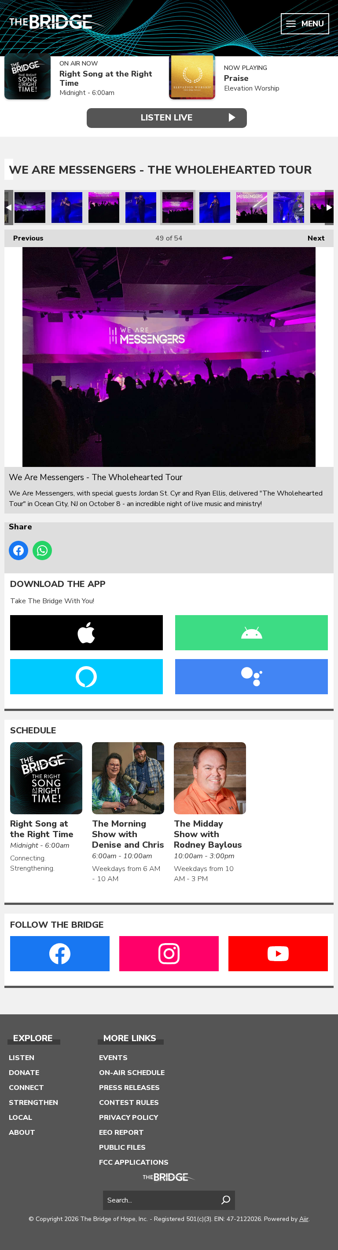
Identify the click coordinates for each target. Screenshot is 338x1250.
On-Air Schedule (132, 1073)
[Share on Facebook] (18, 550)
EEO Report (121, 1132)
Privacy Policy (128, 1117)
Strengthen (33, 1103)
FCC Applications (134, 1162)
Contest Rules (129, 1103)
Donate (24, 1073)
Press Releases (129, 1088)
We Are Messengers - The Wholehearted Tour (30, 207)
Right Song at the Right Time (105, 78)
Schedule (33, 730)
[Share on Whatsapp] (42, 550)
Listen (21, 1058)
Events (113, 1058)
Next (312, 238)
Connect (26, 1088)
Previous (24, 238)
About (22, 1132)
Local (20, 1117)
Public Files (122, 1147)
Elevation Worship (251, 88)
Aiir (304, 1219)
